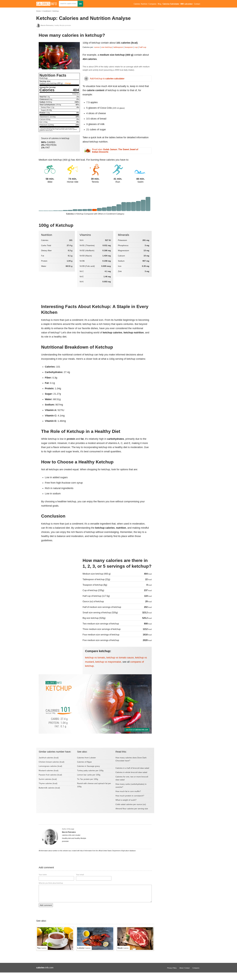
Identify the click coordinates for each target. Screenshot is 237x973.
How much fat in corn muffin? (128, 791)
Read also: (115, 150)
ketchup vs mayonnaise (108, 661)
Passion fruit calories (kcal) (50, 775)
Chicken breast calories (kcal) (51, 762)
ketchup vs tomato (95, 657)
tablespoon (118, 47)
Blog (159, 4)
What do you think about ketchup (51, 883)
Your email (80, 875)
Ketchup (56, 11)
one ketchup (106, 47)
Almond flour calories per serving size (131, 808)
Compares (152, 4)
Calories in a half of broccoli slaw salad (132, 768)
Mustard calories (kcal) (48, 770)
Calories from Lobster (86, 758)
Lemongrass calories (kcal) (50, 766)
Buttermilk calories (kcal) (49, 788)
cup (136, 47)
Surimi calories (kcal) (48, 779)
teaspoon (129, 47)
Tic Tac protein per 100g (87, 779)
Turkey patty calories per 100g (90, 770)
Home (38, 11)
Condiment (47, 11)
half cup (142, 47)
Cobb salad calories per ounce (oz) (130, 804)
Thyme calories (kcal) (48, 783)
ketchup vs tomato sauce (120, 657)
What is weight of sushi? (125, 800)
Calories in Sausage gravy (88, 766)
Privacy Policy (172, 968)
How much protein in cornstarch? (129, 796)
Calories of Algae (84, 762)
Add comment (46, 905)
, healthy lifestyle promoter (56, 25)
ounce (97, 47)
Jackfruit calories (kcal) (49, 758)
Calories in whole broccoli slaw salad (131, 772)
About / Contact (184, 968)
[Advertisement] (59, 576)
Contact (197, 4)
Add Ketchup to (107, 78)
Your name (43, 875)
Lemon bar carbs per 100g (88, 775)
